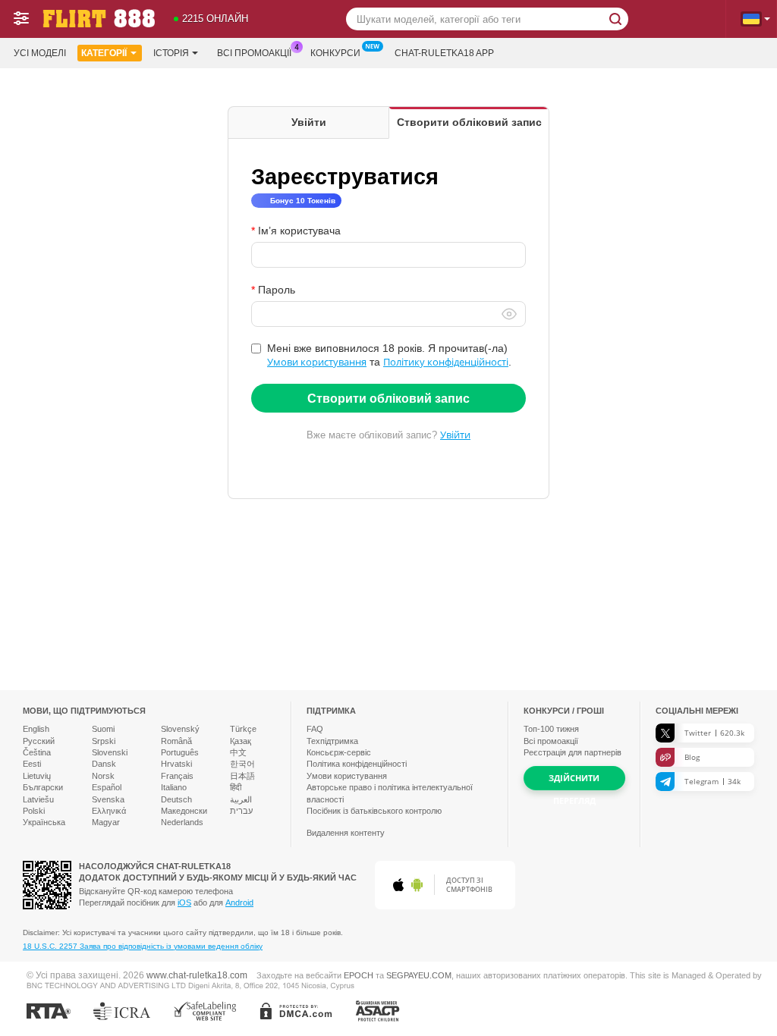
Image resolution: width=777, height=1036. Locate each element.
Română (176, 741)
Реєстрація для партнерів (572, 752)
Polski (34, 810)
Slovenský (180, 728)
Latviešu (38, 799)
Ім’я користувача (299, 230)
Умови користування (316, 362)
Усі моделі (40, 53)
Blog (692, 757)
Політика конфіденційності (357, 763)
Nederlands (182, 822)
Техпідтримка (332, 741)
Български (43, 787)
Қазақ (240, 741)
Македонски (184, 810)
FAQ (315, 728)
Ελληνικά (109, 810)
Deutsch (176, 799)
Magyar (106, 822)
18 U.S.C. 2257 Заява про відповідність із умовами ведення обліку (143, 946)
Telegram (712, 781)
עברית (241, 810)
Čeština (37, 752)
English (36, 728)
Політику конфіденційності (445, 362)
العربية (241, 799)
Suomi (103, 728)
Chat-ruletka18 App (444, 53)
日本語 (242, 775)
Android (239, 902)
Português (180, 752)
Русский (39, 741)
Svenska (108, 799)
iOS (184, 902)
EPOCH (358, 975)
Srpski (103, 741)
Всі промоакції (254, 53)
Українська (44, 822)
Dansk (104, 763)
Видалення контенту (346, 832)
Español (106, 787)
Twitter (714, 732)
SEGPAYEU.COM (418, 975)
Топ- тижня (551, 728)
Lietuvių (37, 775)
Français (177, 775)
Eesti (32, 763)
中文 (238, 752)
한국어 (242, 763)
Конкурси (335, 53)
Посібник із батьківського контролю (374, 810)
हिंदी (235, 787)
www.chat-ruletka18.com (196, 975)
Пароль (276, 290)
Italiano (174, 787)
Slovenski (109, 752)
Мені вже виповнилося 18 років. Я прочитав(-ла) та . (389, 355)
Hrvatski (176, 763)
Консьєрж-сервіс (339, 752)
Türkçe (243, 728)
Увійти (455, 434)
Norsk (103, 775)
